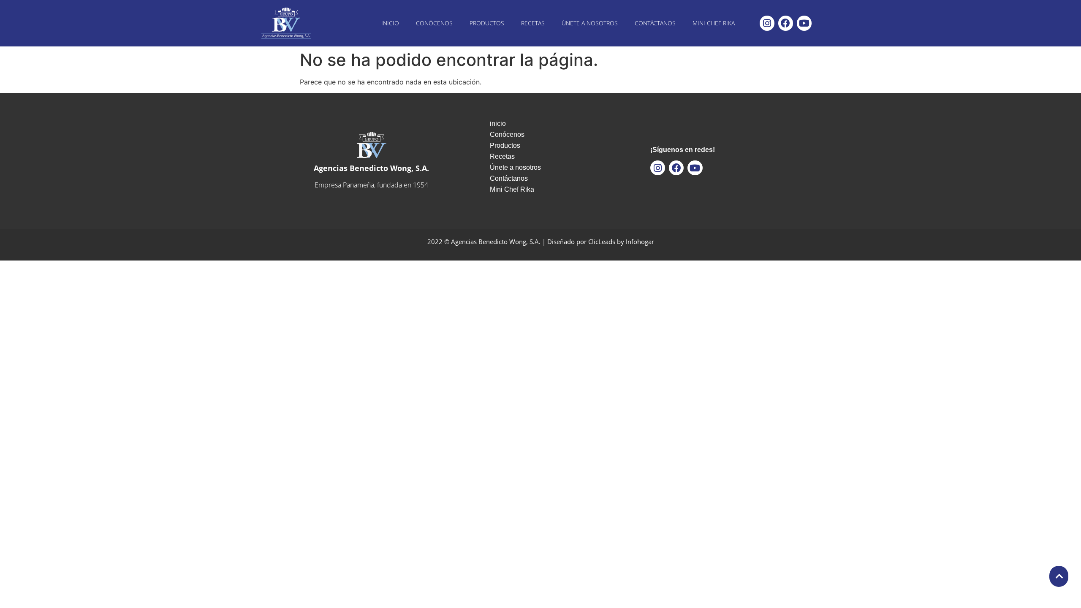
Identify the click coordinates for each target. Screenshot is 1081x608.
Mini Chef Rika (714, 23)
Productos (487, 23)
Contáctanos (655, 23)
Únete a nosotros (590, 23)
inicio (390, 23)
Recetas (533, 23)
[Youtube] (804, 23)
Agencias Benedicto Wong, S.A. (371, 168)
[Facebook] (785, 23)
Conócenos (434, 23)
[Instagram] (767, 23)
